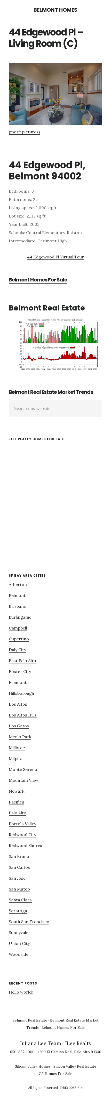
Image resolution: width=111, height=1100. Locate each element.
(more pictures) (24, 131)
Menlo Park (20, 736)
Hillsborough (21, 693)
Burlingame (20, 617)
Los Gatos (19, 725)
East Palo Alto (22, 660)
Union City (19, 943)
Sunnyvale (18, 932)
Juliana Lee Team (40, 1043)
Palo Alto (17, 812)
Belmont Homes (55, 9)
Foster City (20, 671)
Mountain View (23, 780)
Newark (16, 791)
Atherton (18, 584)
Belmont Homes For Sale (38, 279)
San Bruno (19, 856)
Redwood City (22, 834)
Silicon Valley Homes (33, 1066)
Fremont (18, 682)
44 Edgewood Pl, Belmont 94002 (47, 170)
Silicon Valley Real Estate (74, 1066)
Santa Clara (20, 899)
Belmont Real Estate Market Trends (51, 392)
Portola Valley (22, 823)
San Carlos (19, 867)
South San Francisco (29, 921)
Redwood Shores (25, 845)
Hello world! (21, 992)
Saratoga (18, 910)
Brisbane (17, 606)
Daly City (17, 649)
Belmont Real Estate (47, 308)
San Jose (17, 878)
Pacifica (16, 802)
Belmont (17, 595)
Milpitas (17, 758)
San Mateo (19, 889)
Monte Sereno (23, 769)
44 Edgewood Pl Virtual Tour (55, 256)
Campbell (18, 628)
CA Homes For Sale (55, 1073)
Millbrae (17, 747)
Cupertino (19, 638)
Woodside (18, 954)
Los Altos (18, 704)
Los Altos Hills (23, 715)
